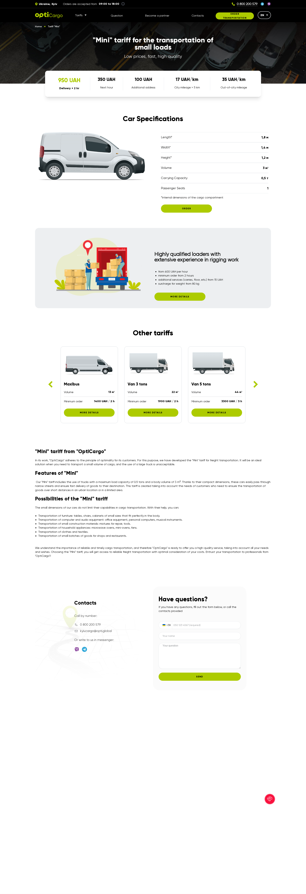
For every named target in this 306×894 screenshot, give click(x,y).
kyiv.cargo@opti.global (96, 631)
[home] (49, 15)
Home (38, 26)
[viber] (269, 4)
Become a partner (157, 15)
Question (117, 15)
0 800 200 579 (90, 624)
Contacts (198, 15)
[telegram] (262, 4)
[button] (270, 799)
